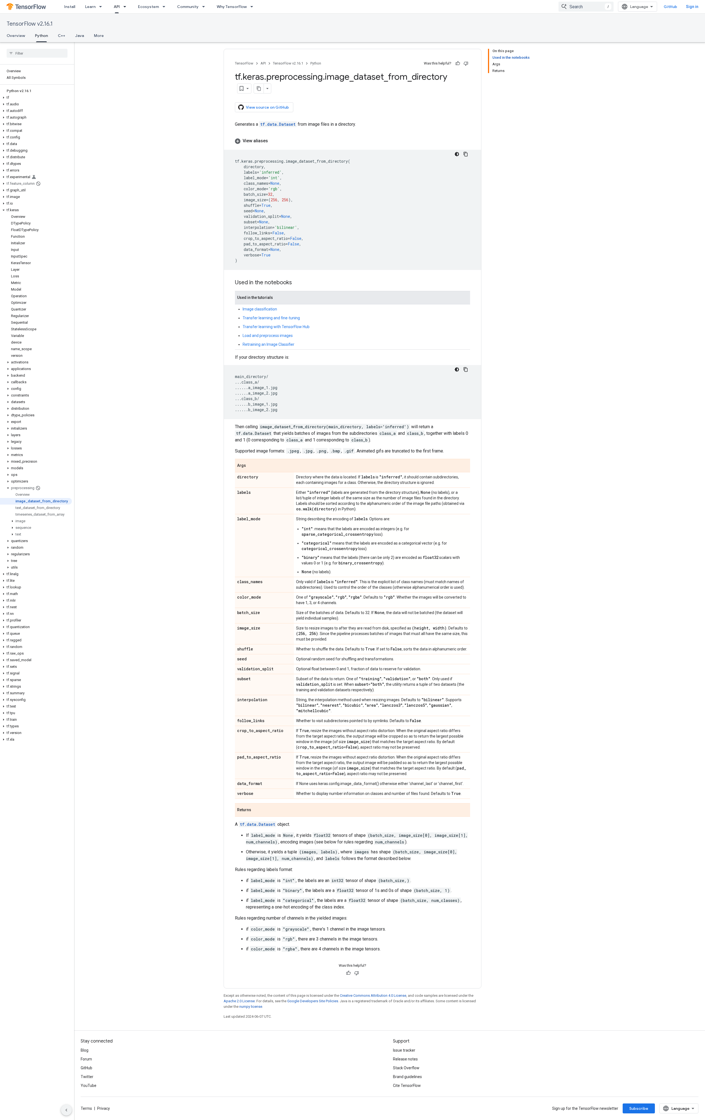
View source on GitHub (267, 107)
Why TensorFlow (232, 6)
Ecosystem (148, 6)
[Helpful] (458, 63)
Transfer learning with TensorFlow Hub (276, 327)
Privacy (103, 1108)
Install (69, 6)
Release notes (405, 1059)
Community (188, 6)
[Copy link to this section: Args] (251, 466)
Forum (86, 1059)
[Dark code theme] (456, 154)
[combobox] (586, 7)
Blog (84, 1050)
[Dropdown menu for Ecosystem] (165, 6)
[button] (36, 97)
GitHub (670, 6)
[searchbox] (37, 53)
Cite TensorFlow (407, 1085)
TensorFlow (244, 63)
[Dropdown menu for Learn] (102, 6)
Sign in (692, 6)
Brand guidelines (407, 1077)
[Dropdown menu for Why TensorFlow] (253, 6)
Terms (86, 1108)
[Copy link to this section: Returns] (256, 810)
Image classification (260, 309)
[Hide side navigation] (66, 1110)
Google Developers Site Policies (312, 1001)
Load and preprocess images (268, 335)
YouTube (88, 1085)
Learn (90, 6)
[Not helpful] (466, 63)
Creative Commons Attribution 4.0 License (373, 995)
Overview (16, 35)
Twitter (87, 1077)
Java (79, 35)
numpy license (250, 1006)
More (99, 35)
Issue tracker (404, 1050)
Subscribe (638, 1108)
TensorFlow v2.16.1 (30, 23)
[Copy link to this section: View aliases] (273, 141)
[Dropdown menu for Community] (205, 6)
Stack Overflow (406, 1068)
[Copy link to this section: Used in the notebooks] (297, 283)
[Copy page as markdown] (259, 88)
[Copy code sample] (465, 154)
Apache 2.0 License (239, 1001)
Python (41, 35)
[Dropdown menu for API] (126, 6)
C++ (61, 35)
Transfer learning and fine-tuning (271, 318)
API (117, 6)
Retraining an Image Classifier (268, 344)
